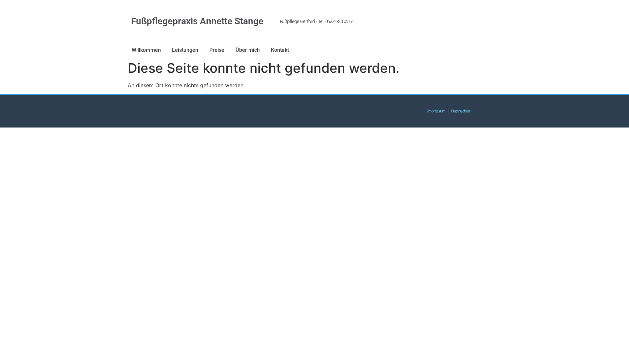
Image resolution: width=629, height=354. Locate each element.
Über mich (248, 50)
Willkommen (146, 50)
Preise (216, 50)
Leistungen (185, 50)
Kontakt (280, 50)
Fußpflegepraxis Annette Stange (197, 21)
